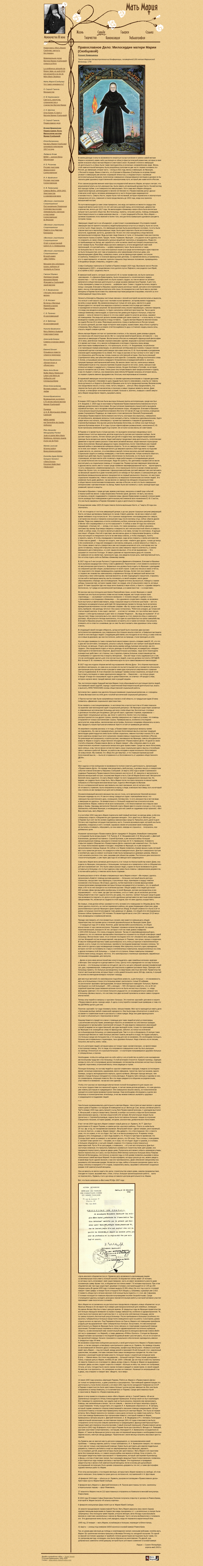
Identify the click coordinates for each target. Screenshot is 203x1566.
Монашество (49, 92)
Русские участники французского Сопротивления (51, 170)
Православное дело (52, 123)
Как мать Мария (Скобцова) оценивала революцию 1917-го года (55, 146)
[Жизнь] (80, 35)
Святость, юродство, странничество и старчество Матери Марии (55, 102)
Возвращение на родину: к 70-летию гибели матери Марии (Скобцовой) (55, 401)
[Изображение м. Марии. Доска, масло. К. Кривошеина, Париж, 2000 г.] (120, 110)
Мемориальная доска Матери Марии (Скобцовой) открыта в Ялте (55, 61)
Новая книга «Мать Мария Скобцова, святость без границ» (55, 50)
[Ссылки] (150, 35)
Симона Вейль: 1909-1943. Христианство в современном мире (55, 193)
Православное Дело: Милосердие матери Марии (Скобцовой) (53, 133)
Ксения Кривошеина (88, 55)
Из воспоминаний (51, 316)
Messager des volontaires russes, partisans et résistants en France (54, 266)
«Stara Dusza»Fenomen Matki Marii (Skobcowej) (52, 464)
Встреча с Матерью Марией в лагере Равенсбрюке (52, 305)
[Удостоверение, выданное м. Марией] (120, 1228)
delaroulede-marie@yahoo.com (60, 1560)
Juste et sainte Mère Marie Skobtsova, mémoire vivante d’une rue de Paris (55, 438)
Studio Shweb (69, 1556)
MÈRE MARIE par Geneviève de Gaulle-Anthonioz (54, 422)
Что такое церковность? (54, 84)
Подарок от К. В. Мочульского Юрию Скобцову (55, 412)
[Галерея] (125, 35)
